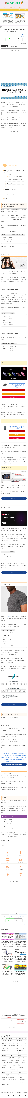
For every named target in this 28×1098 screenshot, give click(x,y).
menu (9, 165)
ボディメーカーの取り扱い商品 (16, 176)
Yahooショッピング (13, 397)
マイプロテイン (10, 186)
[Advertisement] (14, 67)
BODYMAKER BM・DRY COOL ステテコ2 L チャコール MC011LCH (17, 427)
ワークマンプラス (11, 194)
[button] (18, 39)
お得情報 (12, 46)
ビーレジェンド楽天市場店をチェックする (14, 572)
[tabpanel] (7, 18)
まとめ (5, 198)
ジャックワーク (10, 192)
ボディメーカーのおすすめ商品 (16, 179)
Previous (1, 18)
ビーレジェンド (10, 183)
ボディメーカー (10, 174)
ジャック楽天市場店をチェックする (14, 764)
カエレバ (18, 387)
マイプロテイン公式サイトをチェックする (14, 704)
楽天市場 (16, 430)
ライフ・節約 (5, 46)
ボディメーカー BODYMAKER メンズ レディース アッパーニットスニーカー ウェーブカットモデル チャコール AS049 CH (17, 385)
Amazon (13, 393)
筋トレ (17, 46)
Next (27, 18)
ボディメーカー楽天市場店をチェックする (14, 498)
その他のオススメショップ (10, 189)
